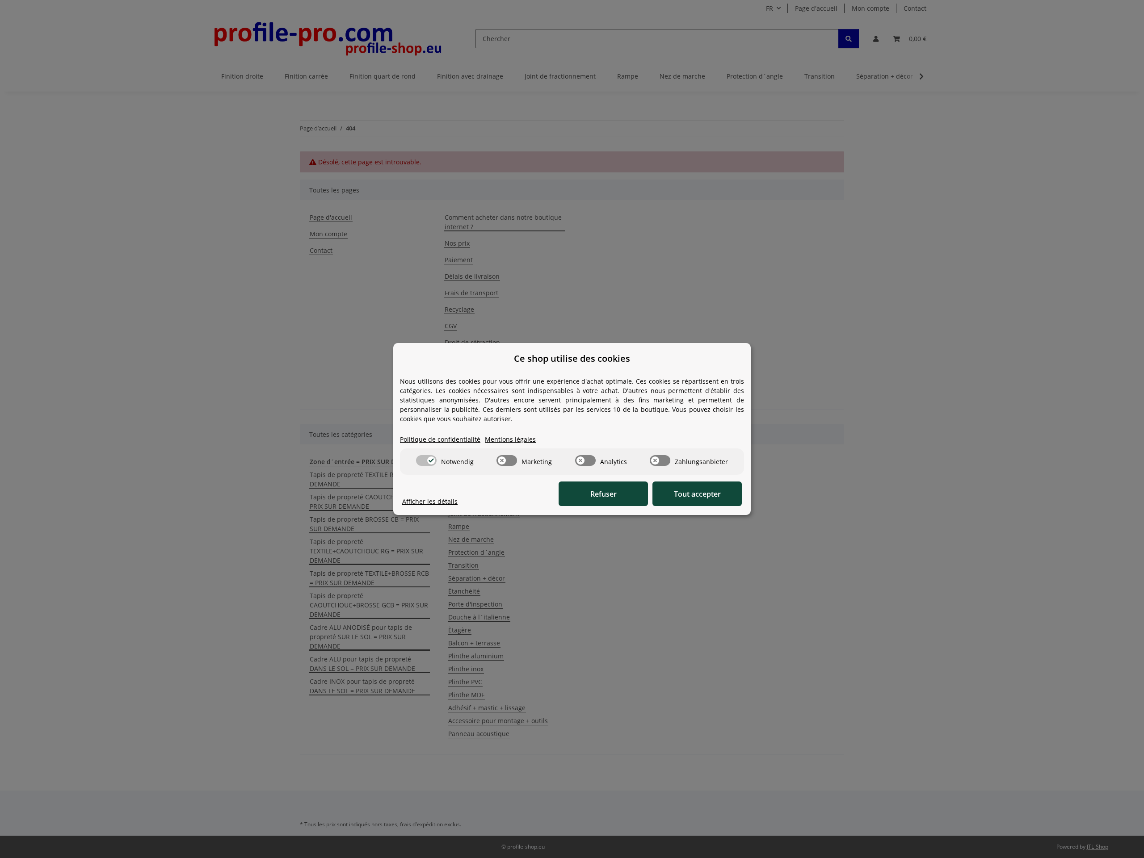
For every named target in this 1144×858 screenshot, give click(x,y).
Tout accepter (697, 494)
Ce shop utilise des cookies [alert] (572, 358)
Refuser (603, 494)
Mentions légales (510, 439)
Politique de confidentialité (440, 439)
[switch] (426, 460)
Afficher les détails (430, 501)
